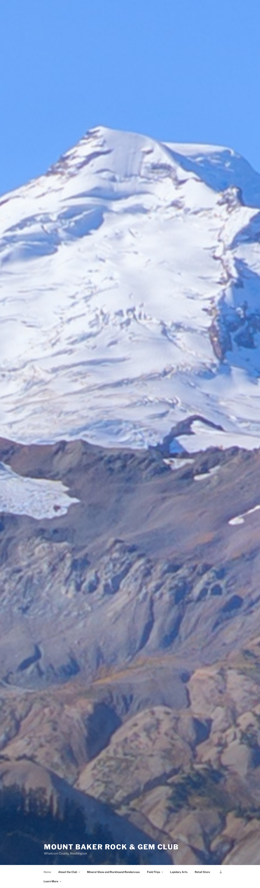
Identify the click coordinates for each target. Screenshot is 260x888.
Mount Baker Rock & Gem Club (111, 847)
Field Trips (153, 872)
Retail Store (202, 872)
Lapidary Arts (178, 872)
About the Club (67, 872)
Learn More (51, 881)
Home (47, 872)
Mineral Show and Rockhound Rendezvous (113, 872)
